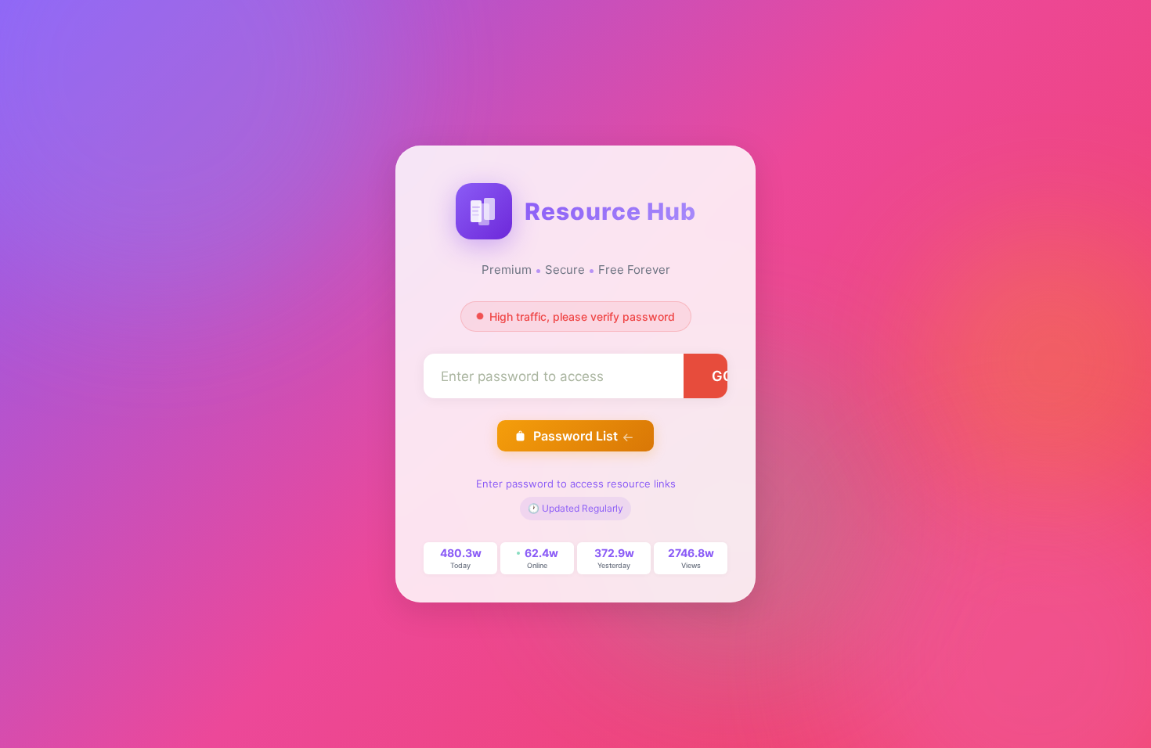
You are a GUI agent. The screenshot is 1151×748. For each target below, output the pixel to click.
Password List (575, 436)
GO (723, 376)
